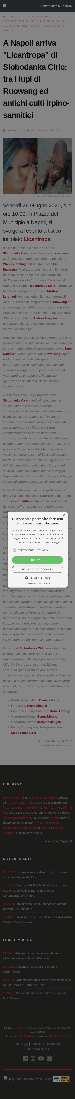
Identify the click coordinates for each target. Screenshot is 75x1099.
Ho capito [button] (37, 559)
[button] (38, 550)
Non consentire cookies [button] (37, 569)
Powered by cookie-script (37, 583)
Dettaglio (55, 542)
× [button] (64, 515)
